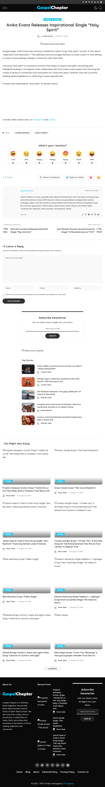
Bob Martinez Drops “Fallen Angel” (20, 596)
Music (48, 19)
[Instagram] (92, 2)
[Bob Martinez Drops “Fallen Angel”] (27, 575)
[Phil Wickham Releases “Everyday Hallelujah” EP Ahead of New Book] (28, 395)
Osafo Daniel (48, 36)
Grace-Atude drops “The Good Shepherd (75, 488)
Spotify (51, 119)
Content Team (46, 372)
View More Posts (91, 191)
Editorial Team (46, 397)
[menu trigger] (6, 8)
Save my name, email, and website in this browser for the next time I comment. (35, 294)
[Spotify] (100, 2)
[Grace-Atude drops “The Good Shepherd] (78, 467)
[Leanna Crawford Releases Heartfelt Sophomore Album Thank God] (28, 420)
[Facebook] (83, 2)
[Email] (98, 177)
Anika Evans (22, 133)
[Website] (82, 214)
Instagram (38, 119)
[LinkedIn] (95, 2)
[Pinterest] (89, 2)
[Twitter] (86, 2)
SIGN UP (52, 336)
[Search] (99, 8)
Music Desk (10, 495)
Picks (57, 19)
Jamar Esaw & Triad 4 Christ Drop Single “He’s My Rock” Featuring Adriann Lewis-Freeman (60, 743)
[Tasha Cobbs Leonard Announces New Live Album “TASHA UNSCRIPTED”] (28, 369)
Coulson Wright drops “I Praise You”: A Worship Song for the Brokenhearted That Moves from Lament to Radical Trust (78, 544)
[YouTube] (98, 2)
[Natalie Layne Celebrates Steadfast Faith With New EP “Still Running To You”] (28, 382)
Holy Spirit (42, 133)
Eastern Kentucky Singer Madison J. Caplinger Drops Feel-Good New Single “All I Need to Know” (77, 599)
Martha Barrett (46, 410)
